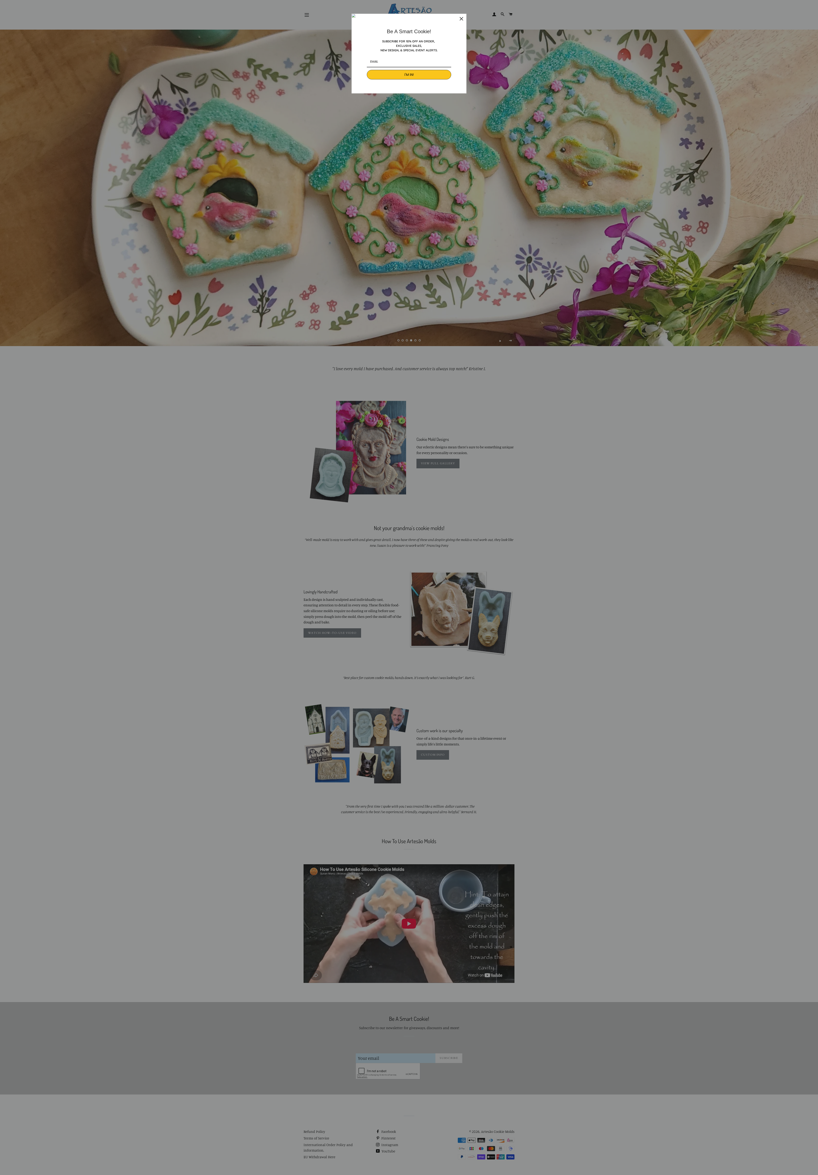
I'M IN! (409, 74)
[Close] (461, 19)
